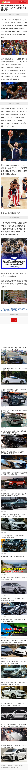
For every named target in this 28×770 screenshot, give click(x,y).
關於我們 (3, 767)
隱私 (14, 767)
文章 (21, 1)
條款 (12, 767)
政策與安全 (7, 767)
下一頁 (14, 320)
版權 (17, 767)
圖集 (25, 1)
